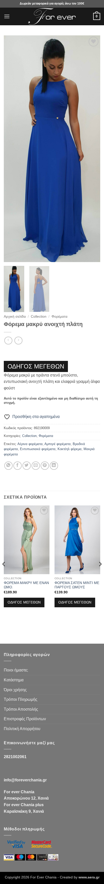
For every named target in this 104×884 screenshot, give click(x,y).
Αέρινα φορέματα (30, 444)
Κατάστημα (13, 680)
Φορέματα (59, 316)
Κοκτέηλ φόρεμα (70, 449)
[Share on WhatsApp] (8, 465)
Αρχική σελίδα (15, 316)
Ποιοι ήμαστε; (16, 670)
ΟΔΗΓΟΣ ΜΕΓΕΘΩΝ (36, 366)
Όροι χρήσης (15, 690)
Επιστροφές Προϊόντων (25, 719)
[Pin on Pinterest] (45, 465)
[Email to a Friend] (36, 465)
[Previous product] (18, 340)
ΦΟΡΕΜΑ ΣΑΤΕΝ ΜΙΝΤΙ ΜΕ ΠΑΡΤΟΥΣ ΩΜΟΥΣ (77, 585)
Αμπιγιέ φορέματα (57, 444)
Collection (38, 316)
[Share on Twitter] (26, 465)
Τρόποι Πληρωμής (20, 699)
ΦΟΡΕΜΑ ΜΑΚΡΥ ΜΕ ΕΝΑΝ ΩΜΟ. (26, 585)
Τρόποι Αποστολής (21, 709)
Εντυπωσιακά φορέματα (38, 449)
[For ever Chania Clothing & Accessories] (52, 16)
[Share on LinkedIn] (54, 465)
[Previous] (12, 148)
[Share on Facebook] (17, 465)
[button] (7, 16)
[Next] (91, 148)
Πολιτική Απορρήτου (22, 729)
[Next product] (8, 340)
